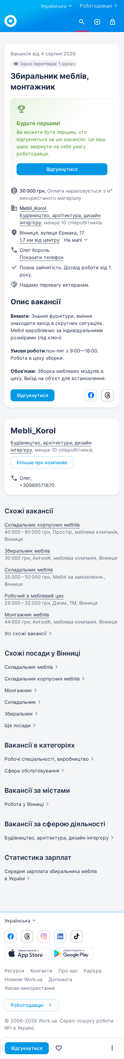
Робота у (24, 804)
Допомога (60, 979)
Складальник (29, 667)
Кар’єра (92, 971)
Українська (17, 921)
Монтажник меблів (27, 615)
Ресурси (14, 971)
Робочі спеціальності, (47, 759)
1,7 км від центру (40, 240)
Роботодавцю (96, 6)
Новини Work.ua (23, 979)
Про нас (68, 971)
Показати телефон (42, 257)
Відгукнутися (26, 1048)
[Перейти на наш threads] (27, 936)
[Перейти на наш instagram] (44, 936)
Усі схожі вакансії (26, 633)
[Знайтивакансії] (82, 22)
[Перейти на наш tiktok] (77, 936)
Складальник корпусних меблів (42, 525)
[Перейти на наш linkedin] (60, 936)
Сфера (32, 771)
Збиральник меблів (27, 551)
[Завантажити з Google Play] (72, 953)
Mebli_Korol (33, 430)
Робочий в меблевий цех (34, 596)
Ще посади (18, 725)
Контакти (41, 971)
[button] (112, 1048)
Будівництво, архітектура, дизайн (57, 838)
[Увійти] (112, 22)
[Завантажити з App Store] (26, 953)
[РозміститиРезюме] (97, 22)
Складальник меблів (29, 570)
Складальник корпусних (42, 679)
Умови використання (30, 988)
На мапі (73, 240)
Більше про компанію (42, 462)
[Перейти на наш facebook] (11, 936)
